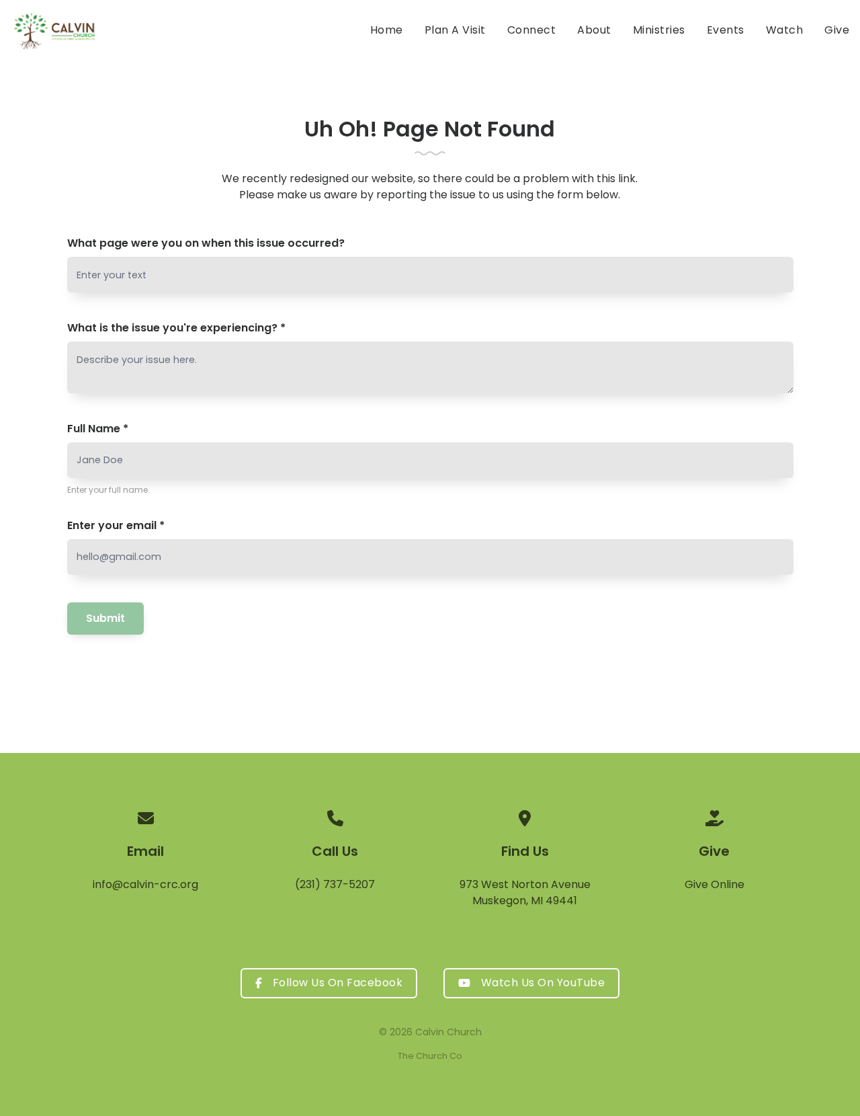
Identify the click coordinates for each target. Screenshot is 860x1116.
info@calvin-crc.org (145, 884)
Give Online (714, 884)
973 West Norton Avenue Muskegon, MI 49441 (525, 892)
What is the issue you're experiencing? (176, 327)
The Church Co (430, 1056)
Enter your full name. (108, 489)
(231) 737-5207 (335, 884)
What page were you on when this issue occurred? (206, 243)
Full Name (97, 428)
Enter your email (116, 525)
